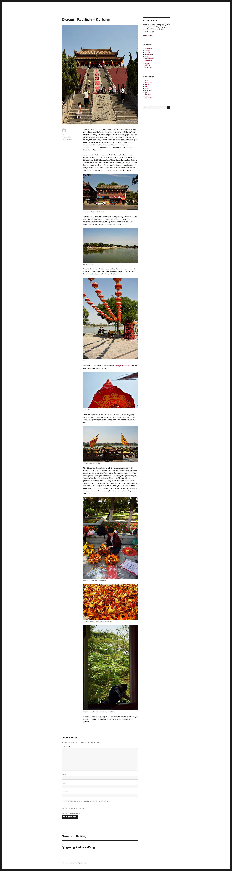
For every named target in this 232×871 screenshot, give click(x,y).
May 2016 (147, 64)
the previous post (122, 366)
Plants (146, 92)
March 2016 (148, 67)
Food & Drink (148, 82)
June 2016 (147, 62)
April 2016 (148, 66)
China (63, 139)
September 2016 (149, 58)
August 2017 (148, 48)
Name (64, 774)
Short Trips (69, 139)
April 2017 (147, 52)
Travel (146, 96)
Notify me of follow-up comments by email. (74, 808)
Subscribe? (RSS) (148, 35)
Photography (148, 90)
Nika (63, 134)
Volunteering (148, 98)
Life (146, 86)
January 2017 (148, 56)
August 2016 (148, 60)
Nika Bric (64, 863)
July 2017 (147, 50)
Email (64, 783)
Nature (147, 88)
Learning (147, 84)
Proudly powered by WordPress (77, 863)
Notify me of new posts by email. (71, 813)
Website (65, 792)
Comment (66, 747)
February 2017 (149, 54)
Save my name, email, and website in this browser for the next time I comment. (87, 801)
